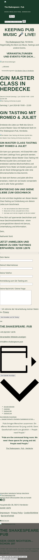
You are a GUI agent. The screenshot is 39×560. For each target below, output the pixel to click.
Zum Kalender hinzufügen (8, 375)
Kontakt (28, 497)
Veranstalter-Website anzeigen (13, 337)
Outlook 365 (8, 411)
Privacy (6, 312)
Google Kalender (9, 407)
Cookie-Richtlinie (31, 513)
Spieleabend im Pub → (27, 419)
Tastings (18, 493)
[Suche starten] (24, 21)
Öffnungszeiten (15, 497)
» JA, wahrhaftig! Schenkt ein (9, 559)
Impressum (5, 513)
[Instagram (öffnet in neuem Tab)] (4, 500)
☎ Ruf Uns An (4, 520)
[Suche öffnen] (12, 16)
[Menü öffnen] (6, 16)
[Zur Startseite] (7, 495)
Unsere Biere (4, 493)
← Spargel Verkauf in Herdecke (10, 419)
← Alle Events (5, 66)
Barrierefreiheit (7, 516)
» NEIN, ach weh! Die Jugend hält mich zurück (13, 556)
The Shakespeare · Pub (14, 7)
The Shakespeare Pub (15, 42)
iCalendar (7, 409)
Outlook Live (8, 413)
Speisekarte (12, 493)
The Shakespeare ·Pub (16, 326)
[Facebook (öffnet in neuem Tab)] (1, 500)
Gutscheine (25, 493)
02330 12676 (5, 508)
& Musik (5, 497)
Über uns (23, 497)
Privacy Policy (17, 513)
